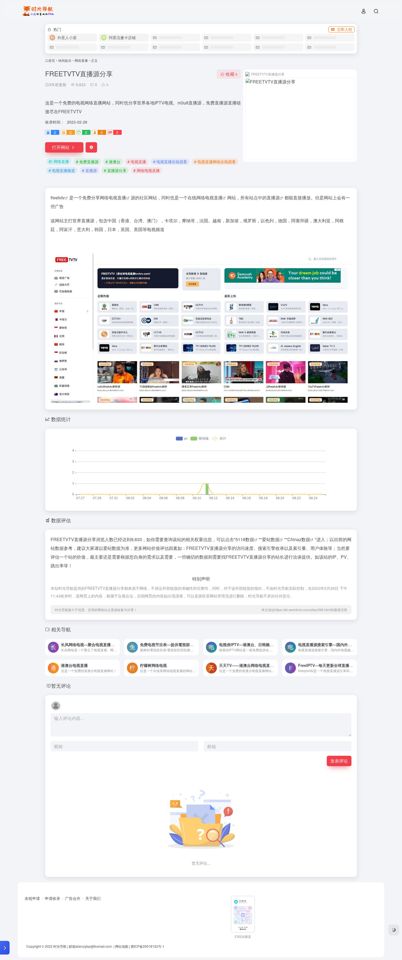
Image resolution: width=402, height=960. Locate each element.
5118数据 (244, 539)
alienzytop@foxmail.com (94, 946)
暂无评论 (61, 685)
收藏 (231, 74)
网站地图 (121, 946)
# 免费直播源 (87, 161)
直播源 (273, 197)
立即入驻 (344, 29)
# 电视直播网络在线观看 (215, 161)
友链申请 (32, 898)
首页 (51, 60)
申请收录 (52, 898)
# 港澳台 (113, 161)
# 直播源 (89, 170)
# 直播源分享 (115, 170)
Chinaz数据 (298, 539)
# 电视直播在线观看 (170, 161)
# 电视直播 (136, 161)
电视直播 (117, 197)
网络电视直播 (209, 197)
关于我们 (93, 898)
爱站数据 (270, 539)
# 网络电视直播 (146, 170)
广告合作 (72, 898)
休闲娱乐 (64, 60)
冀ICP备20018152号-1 (147, 946)
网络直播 (81, 60)
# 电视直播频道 (62, 170)
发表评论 (339, 761)
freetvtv (58, 197)
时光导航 (59, 946)
